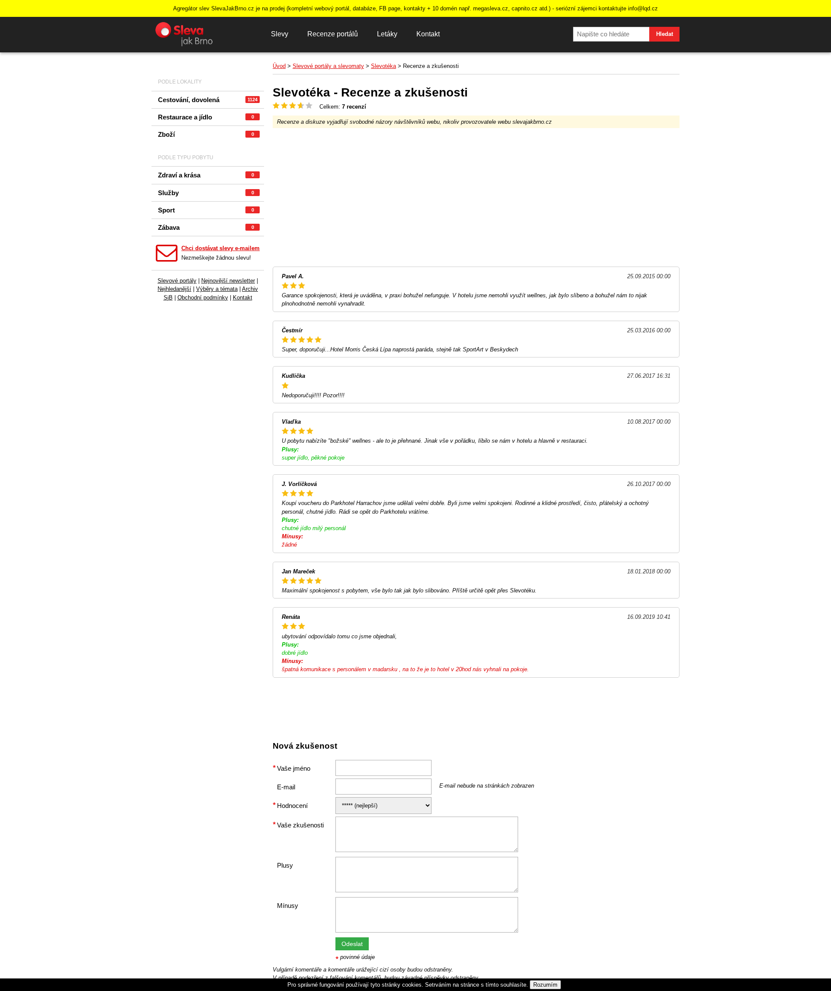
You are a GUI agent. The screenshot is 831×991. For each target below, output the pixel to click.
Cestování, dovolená (208, 99)
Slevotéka (383, 66)
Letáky (387, 34)
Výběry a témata (217, 289)
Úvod (279, 66)
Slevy (279, 34)
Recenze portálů (332, 34)
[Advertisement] (476, 197)
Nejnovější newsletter (228, 280)
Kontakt (428, 34)
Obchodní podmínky (202, 297)
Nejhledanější (174, 289)
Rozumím (545, 984)
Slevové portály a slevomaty (328, 66)
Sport (206, 210)
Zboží (206, 134)
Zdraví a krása (206, 175)
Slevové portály (177, 280)
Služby (206, 192)
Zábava (206, 227)
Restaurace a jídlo (206, 117)
